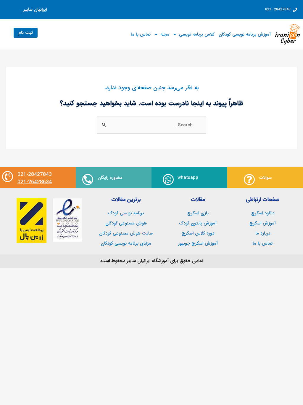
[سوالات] (249, 179)
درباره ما (262, 233)
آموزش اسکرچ (262, 223)
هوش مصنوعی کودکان (126, 223)
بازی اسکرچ (198, 213)
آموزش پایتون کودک (198, 223)
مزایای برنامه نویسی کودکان (126, 243)
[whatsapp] (168, 179)
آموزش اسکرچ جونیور (198, 243)
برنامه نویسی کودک (126, 213)
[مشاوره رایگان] (87, 179)
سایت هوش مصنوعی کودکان (126, 233)
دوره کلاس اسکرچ (198, 233)
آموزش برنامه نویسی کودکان (245, 34)
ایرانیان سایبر (35, 9)
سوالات (265, 177)
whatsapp (188, 177)
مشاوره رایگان (110, 177)
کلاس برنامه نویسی (197, 34)
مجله (164, 34)
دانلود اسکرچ (262, 213)
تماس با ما (141, 34)
